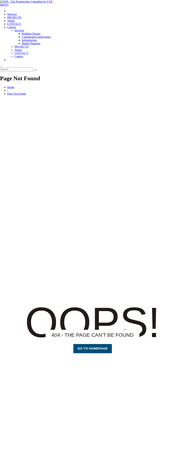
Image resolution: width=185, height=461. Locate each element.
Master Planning (31, 43)
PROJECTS (14, 17)
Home (10, 87)
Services (12, 14)
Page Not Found (16, 93)
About (10, 20)
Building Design (31, 33)
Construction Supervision (36, 36)
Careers (11, 27)
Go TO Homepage (93, 348)
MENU (4, 4)
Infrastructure (29, 40)
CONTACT (14, 23)
